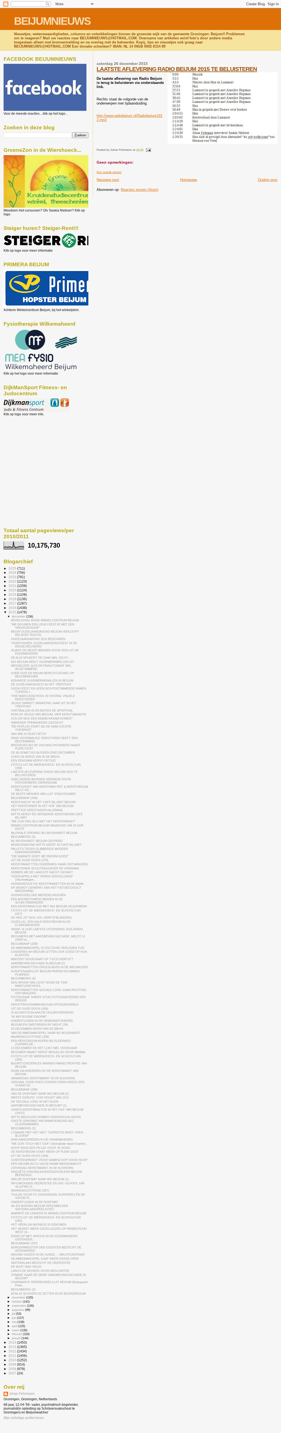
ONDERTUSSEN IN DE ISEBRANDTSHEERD (42, 1020)
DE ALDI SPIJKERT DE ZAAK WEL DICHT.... (41, 657)
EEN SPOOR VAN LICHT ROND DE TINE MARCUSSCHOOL (39, 984)
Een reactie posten (109, 172)
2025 (13, 568)
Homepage (188, 180)
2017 (13, 603)
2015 (13, 612)
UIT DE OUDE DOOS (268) (29, 1155)
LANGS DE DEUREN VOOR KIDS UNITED (40, 1270)
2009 (13, 1364)
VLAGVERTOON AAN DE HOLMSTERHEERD (42, 1012)
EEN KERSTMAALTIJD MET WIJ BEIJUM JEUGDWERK (49, 906)
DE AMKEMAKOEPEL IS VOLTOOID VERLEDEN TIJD (47, 947)
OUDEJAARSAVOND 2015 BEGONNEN (38, 639)
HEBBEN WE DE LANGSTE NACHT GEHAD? (42, 872)
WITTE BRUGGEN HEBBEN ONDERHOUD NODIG (46, 1117)
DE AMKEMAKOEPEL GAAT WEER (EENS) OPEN (45, 1258)
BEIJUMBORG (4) (23, 978)
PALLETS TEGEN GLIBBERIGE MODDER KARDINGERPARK (39, 850)
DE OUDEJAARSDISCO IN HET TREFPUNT (41, 684)
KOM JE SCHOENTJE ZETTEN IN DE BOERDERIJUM (48, 1293)
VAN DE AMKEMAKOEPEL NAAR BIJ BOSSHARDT (45, 1032)
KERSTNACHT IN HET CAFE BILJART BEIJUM (43, 802)
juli (14, 1313)
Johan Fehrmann (22, 1394)
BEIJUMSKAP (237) (24, 1243)
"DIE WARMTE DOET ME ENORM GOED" (40, 856)
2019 (13, 594)
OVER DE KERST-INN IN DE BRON (35, 756)
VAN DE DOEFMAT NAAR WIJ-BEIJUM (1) (40, 1179)
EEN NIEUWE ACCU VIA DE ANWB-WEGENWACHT (46, 1163)
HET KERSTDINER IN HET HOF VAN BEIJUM (42, 806)
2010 (13, 1360)
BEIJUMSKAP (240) (24, 798)
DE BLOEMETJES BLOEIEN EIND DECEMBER (43, 752)
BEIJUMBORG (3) (23, 1128)
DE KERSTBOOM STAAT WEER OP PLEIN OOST (45, 1151)
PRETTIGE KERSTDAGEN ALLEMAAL (37, 810)
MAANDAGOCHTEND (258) (30, 1036)
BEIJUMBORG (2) (23, 1289)
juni (14, 1317)
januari (16, 1338)
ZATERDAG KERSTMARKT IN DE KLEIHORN (42, 1168)
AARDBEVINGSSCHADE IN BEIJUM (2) (38, 963)
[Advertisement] (28, 445)
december (19, 616)
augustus (18, 1309)
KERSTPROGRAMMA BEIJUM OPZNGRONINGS (44, 1004)
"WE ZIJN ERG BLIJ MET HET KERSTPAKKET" (43, 821)
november (19, 1297)
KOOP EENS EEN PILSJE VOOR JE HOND (40, 1147)
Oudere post (267, 180)
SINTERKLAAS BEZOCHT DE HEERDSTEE (41, 1262)
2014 (13, 1342)
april (15, 1326)
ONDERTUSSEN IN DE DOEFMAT (34, 1202)
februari (17, 1334)
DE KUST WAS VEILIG (26, 1266)
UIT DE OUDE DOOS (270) (29, 860)
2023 (13, 577)
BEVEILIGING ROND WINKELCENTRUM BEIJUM (45, 620)
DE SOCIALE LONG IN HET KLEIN (34, 1101)
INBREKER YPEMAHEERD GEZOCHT (37, 722)
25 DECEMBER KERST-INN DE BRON (37, 1028)
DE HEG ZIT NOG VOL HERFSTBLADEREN (41, 917)
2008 (13, 1369)
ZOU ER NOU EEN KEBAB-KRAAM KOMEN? (41, 718)
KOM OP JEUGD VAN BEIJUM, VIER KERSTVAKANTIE (48, 714)
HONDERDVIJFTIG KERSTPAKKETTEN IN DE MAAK (47, 883)
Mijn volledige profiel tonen (24, 1418)
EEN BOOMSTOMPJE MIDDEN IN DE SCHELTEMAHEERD (37, 900)
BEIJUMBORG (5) (23, 836)
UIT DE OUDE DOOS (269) (29, 1008)
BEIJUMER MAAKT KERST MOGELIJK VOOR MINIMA (48, 1052)
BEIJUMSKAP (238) (24, 1089)
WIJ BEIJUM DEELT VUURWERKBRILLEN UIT (42, 661)
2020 (13, 590)
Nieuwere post (108, 180)
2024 (13, 572)
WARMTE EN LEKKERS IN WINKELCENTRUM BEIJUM (48, 1213)
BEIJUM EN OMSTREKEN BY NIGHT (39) (39, 1024)
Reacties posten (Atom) (139, 190)
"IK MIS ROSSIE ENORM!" (29, 1016)
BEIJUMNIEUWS (52, 21)
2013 (13, 1347)
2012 (13, 1351)
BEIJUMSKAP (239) (24, 943)
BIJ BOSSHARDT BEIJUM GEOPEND (37, 840)
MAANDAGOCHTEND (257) (30, 1190)
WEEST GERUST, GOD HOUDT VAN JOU (40, 1097)
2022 (13, 581)
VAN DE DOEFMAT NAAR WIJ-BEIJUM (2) (40, 1093)
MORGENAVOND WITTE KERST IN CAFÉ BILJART (46, 844)
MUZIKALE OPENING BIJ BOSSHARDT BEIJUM (44, 832)
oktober (17, 1301)
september (19, 1305)
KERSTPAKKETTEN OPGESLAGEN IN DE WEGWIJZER (49, 967)
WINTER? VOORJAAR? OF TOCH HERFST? (42, 959)
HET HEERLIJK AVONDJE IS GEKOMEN (38, 1224)
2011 (13, 1355)
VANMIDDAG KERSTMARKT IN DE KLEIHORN (43, 1078)
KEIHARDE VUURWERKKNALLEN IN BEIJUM (42, 680)
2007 (13, 1373)
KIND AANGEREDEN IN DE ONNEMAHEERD (42, 1139)
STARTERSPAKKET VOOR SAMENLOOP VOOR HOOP (49, 1160)
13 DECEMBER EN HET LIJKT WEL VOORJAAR (44, 1048)
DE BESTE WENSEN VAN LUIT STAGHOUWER (43, 793)
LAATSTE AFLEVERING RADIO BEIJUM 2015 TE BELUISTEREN (177, 69)
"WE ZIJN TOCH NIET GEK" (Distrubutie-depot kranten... (49, 1143)
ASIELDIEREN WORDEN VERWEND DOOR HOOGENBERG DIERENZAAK (41, 781)
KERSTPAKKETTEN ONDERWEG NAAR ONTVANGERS (49, 864)
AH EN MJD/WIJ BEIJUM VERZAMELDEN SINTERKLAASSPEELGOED (39, 1207)
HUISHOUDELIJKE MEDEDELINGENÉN (38, 895)
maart (16, 1330)
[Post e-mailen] (147, 149)
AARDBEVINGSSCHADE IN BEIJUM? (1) (39, 1105)
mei (14, 1322)
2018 (13, 599)
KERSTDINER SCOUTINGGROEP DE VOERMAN (45, 868)
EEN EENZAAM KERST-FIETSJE (33, 760)
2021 (13, 586)
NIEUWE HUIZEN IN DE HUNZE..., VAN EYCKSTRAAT (48, 1254)
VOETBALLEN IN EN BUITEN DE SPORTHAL (42, 710)
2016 (13, 608)
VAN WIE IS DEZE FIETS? (28, 733)
